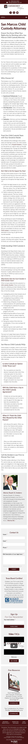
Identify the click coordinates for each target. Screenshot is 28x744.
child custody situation (7, 285)
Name (5, 534)
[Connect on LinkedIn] (14, 12)
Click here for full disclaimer (14, 734)
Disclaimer (15, 723)
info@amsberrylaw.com (15, 2)
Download (14, 703)
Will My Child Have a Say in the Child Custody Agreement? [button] (13, 389)
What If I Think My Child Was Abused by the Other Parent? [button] (12, 417)
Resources (5, 721)
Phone (5, 547)
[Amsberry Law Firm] (14, 7)
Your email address (9, 619)
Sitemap (24, 723)
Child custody (5, 230)
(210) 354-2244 (15, 1)
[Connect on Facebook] (10, 12)
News (24, 721)
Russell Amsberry (17, 144)
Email (5, 541)
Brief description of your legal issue (13, 554)
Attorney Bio (10, 520)
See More (14, 661)
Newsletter (15, 721)
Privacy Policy (5, 723)
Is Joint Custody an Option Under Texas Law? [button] (13, 364)
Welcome (14, 657)
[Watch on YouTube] (17, 12)
